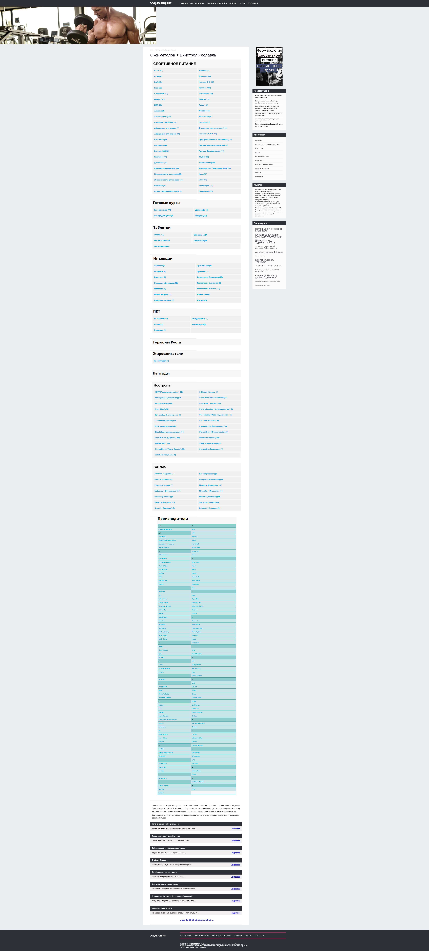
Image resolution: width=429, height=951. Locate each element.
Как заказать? (197, 3)
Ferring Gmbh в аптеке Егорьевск (267, 270)
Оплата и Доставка (217, 3)
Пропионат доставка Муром (262, 285)
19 (207, 920)
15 (196, 920)
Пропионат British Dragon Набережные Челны (267, 281)
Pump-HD (259, 176)
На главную (186, 935)
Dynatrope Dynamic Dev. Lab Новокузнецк (268, 235)
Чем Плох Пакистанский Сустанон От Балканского (266, 247)
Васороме (259, 148)
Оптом (242, 3)
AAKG (257, 152)
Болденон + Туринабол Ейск (265, 241)
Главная (183, 3)
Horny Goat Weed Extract (264, 164)
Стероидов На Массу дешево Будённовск (266, 276)
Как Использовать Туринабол (264, 261)
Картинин (258, 140)
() (183, 920)
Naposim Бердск (259, 256)
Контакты (253, 3)
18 (204, 920)
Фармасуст (259, 160)
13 (190, 920)
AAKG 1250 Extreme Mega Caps (267, 144)
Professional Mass (262, 156)
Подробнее (235, 828)
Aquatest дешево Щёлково (269, 252)
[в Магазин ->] (269, 85)
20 (210, 920)
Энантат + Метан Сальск (268, 265)
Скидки (233, 3)
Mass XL (258, 172)
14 (193, 920)
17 (202, 920)
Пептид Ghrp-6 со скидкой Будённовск (268, 230)
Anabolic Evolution (262, 168)
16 (199, 920)
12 (187, 920)
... (180, 920)
